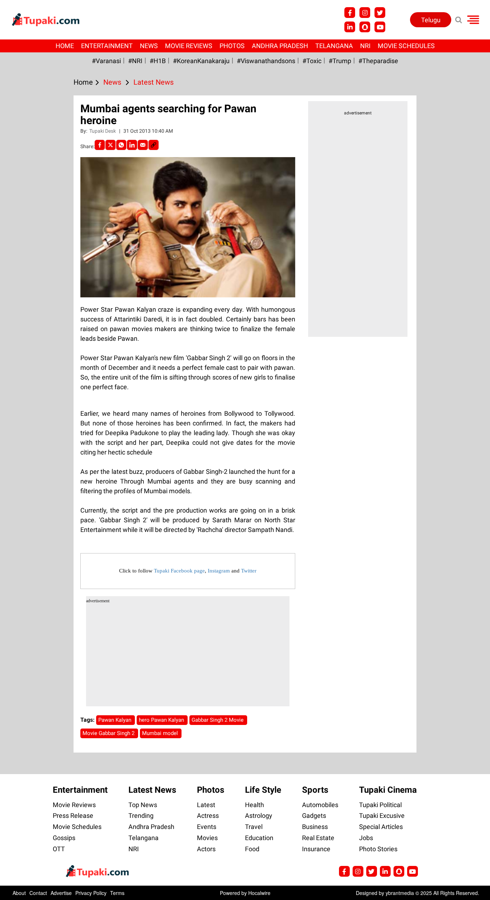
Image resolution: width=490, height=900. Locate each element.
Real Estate (318, 838)
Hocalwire (259, 892)
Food (252, 849)
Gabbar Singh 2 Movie (218, 720)
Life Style (263, 790)
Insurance (316, 849)
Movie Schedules (406, 46)
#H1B (158, 61)
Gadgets (314, 815)
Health (254, 805)
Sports (315, 790)
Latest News (152, 790)
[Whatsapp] (121, 145)
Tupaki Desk (103, 131)
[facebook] (99, 145)
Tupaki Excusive (382, 815)
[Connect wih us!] (349, 27)
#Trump (340, 61)
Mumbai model (160, 733)
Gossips (64, 838)
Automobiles (320, 805)
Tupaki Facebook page (179, 571)
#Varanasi (106, 61)
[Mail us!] (379, 27)
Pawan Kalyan (115, 720)
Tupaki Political (380, 805)
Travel (254, 826)
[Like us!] (349, 12)
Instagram (219, 571)
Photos (232, 46)
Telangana (334, 46)
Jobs (366, 838)
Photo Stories (378, 849)
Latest (206, 805)
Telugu (430, 20)
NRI (365, 46)
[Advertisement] (32, 287)
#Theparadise (378, 61)
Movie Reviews (188, 46)
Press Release (73, 815)
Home (65, 46)
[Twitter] (110, 145)
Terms (117, 892)
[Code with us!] (364, 27)
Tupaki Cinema (388, 790)
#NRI (135, 61)
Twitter (248, 571)
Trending (141, 815)
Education (259, 838)
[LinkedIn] (132, 145)
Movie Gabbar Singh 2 (109, 733)
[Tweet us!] (364, 12)
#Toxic (311, 61)
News (149, 46)
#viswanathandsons (266, 61)
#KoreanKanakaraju (201, 61)
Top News (142, 805)
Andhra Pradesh (280, 46)
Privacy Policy (91, 892)
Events (206, 826)
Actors (206, 849)
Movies (207, 838)
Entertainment (107, 46)
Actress (208, 815)
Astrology (258, 815)
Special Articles (381, 826)
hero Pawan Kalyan (162, 720)
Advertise (61, 892)
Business (315, 826)
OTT (59, 849)
